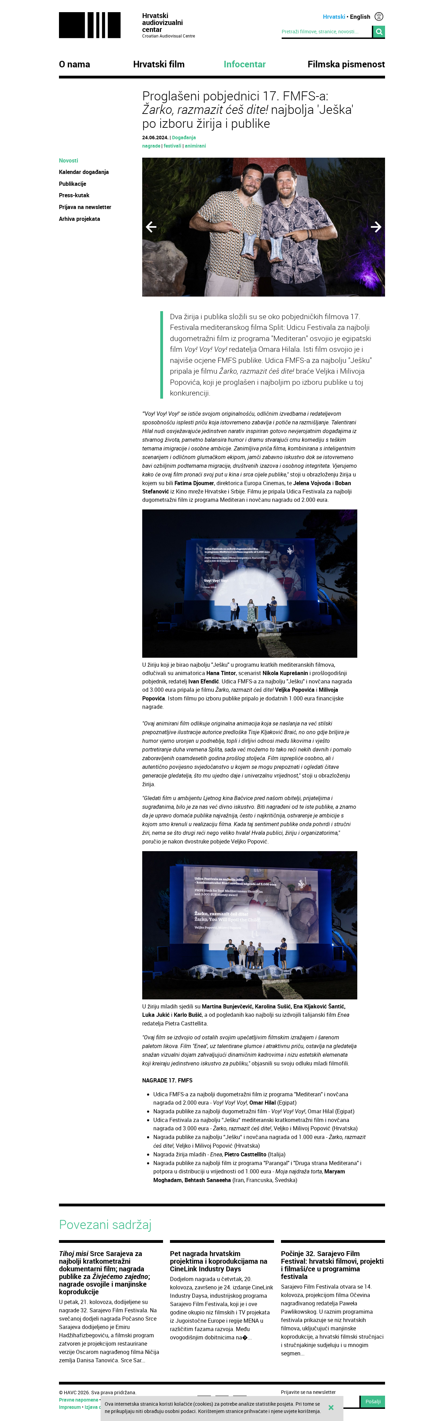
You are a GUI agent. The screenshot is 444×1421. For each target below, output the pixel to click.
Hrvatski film (159, 64)
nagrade (151, 145)
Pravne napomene (78, 1399)
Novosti (68, 160)
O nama (74, 64)
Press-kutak (74, 195)
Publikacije (72, 184)
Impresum (70, 1407)
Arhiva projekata (79, 219)
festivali (172, 145)
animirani (195, 145)
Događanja (184, 137)
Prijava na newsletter (85, 207)
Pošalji (373, 1401)
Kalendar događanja (84, 172)
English (360, 16)
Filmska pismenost (346, 64)
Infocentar (245, 64)
